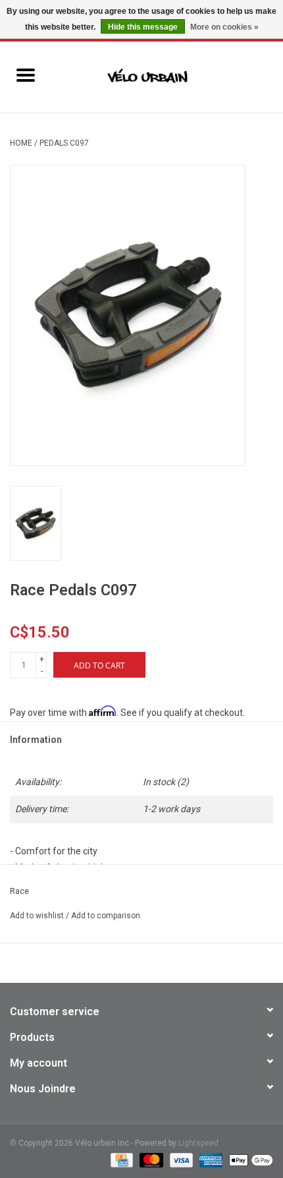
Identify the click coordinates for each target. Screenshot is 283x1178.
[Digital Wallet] (248, 1159)
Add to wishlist (38, 915)
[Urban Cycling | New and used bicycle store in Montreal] (167, 76)
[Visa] (180, 1159)
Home (21, 143)
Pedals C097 (64, 143)
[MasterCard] (150, 1159)
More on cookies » (224, 27)
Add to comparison (105, 915)
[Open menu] (25, 74)
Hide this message (143, 27)
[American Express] (209, 1159)
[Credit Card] (120, 1159)
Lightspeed (198, 1143)
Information (36, 739)
